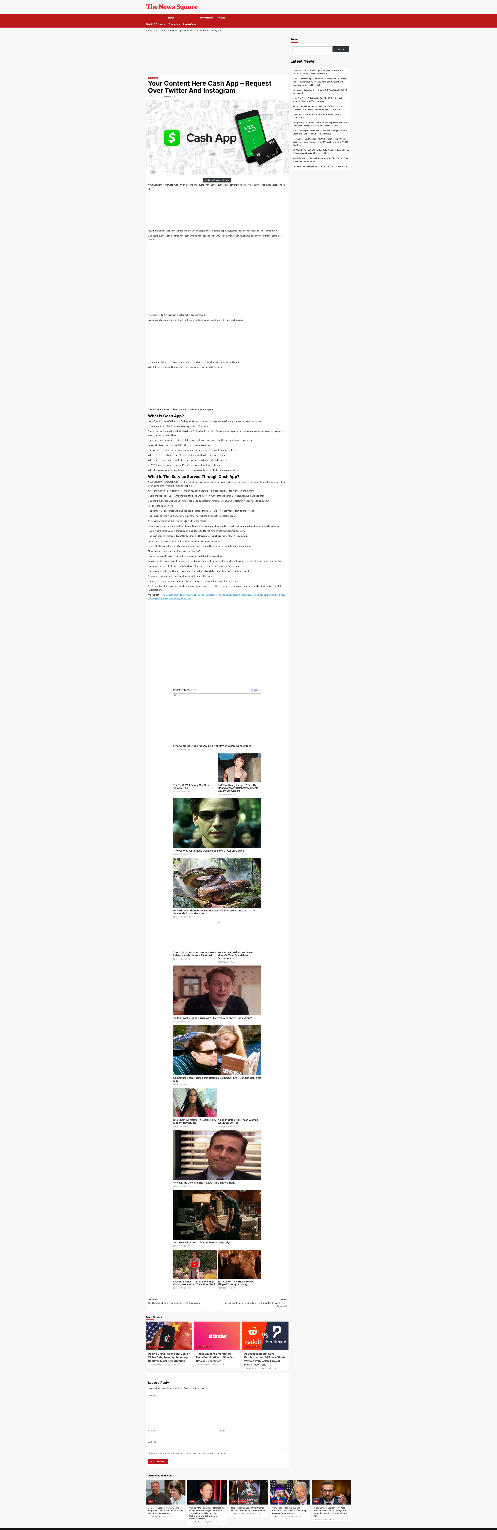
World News (207, 17)
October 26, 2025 (170, 1365)
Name (151, 1430)
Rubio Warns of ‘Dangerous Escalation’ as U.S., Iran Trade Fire (320, 166)
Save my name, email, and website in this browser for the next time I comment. (188, 1453)
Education (174, 24)
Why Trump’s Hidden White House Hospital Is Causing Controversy (317, 116)
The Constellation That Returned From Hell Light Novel (189, 594)
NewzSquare (154, 97)
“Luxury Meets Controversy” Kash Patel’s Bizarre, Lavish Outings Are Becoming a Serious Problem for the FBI (318, 107)
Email (222, 1430)
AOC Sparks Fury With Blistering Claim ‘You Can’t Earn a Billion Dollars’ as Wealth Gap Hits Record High (321, 151)
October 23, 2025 (218, 1365)
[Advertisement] (217, 55)
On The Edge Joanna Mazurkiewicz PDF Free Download (247, 594)
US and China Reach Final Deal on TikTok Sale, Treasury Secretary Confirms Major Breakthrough (169, 1357)
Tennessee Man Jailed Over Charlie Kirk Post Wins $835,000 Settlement (320, 91)
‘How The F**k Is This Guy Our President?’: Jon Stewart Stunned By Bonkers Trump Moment (317, 99)
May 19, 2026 (292, 1516)
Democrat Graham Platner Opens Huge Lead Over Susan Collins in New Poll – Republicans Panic (318, 72)
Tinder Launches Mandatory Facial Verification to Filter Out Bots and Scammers (215, 1357)
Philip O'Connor (155, 1516)
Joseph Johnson (155, 1365)
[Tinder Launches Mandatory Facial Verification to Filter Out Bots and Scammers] (217, 1336)
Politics (221, 17)
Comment (153, 1395)
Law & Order (190, 24)
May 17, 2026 (333, 1519)
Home (149, 30)
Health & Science (155, 24)
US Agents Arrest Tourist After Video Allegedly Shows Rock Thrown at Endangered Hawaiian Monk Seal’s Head (320, 124)
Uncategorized (278, 1501)
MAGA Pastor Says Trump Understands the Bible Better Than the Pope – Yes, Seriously (320, 159)
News (171, 17)
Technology (153, 78)
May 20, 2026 (251, 1514)
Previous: (174, 1301)
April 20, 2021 (166, 97)
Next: (254, 1302)
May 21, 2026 (209, 1522)
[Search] (349, 17)
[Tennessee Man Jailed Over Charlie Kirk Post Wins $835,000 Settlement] (248, 1492)
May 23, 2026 (167, 1516)
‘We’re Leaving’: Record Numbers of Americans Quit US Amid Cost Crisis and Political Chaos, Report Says (320, 132)
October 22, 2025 (266, 1368)
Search (295, 39)
